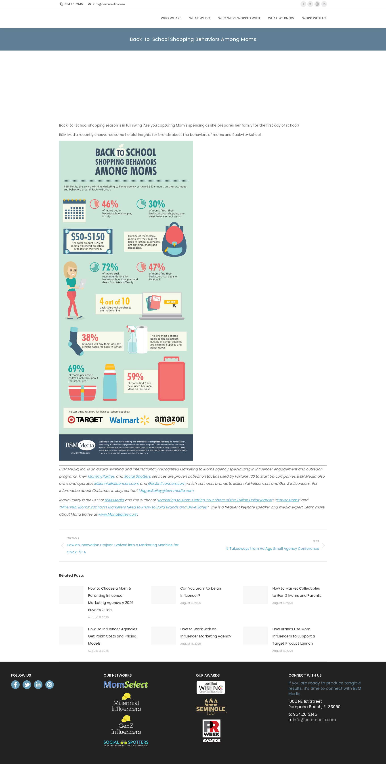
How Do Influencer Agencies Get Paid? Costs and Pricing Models (112, 636)
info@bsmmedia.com (109, 4)
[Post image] (71, 595)
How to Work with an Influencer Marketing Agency (205, 632)
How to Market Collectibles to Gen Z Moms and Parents (296, 592)
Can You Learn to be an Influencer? (200, 592)
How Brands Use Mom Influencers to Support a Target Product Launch (293, 636)
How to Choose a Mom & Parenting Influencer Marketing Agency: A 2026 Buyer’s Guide (111, 599)
